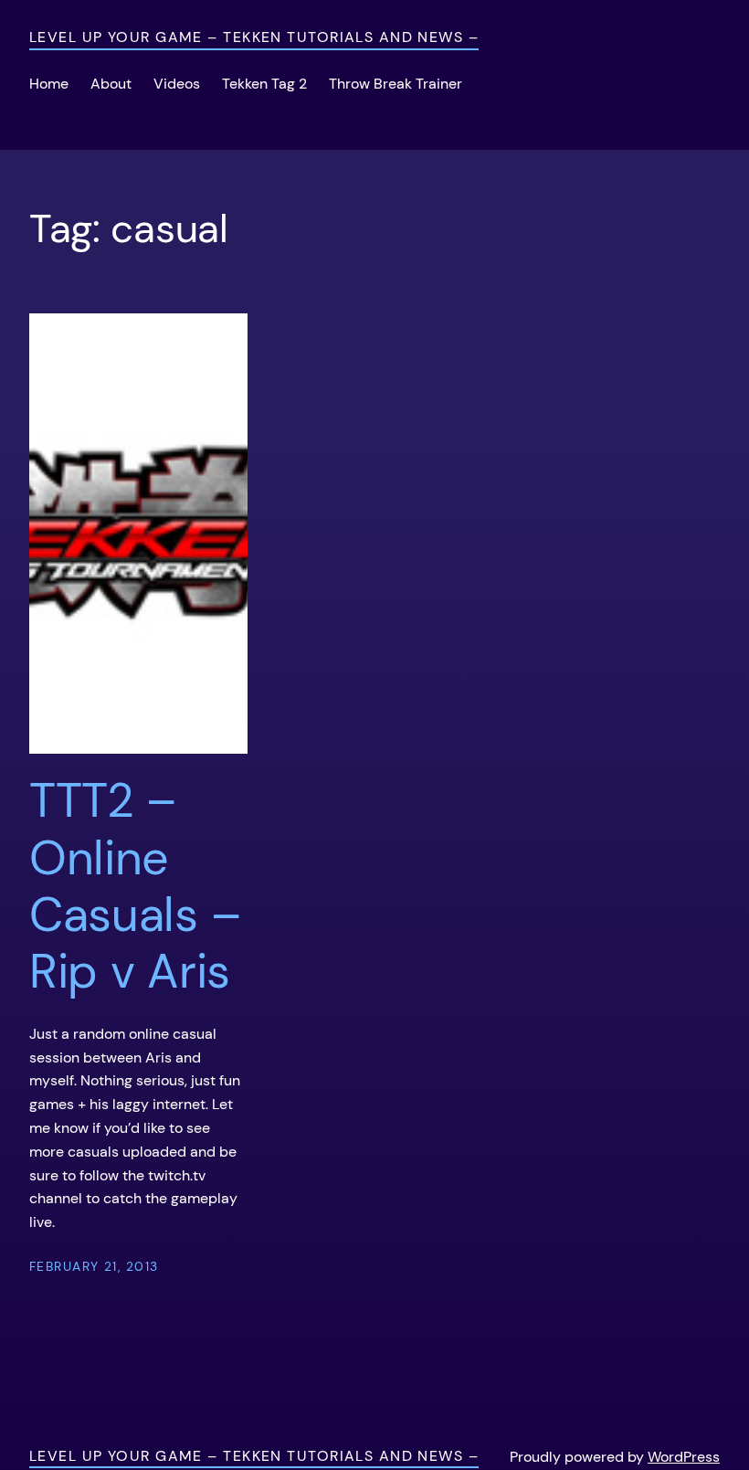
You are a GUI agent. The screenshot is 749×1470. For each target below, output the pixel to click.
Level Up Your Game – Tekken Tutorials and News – (254, 37)
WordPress (684, 1456)
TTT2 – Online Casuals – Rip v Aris (134, 886)
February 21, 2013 (93, 1266)
